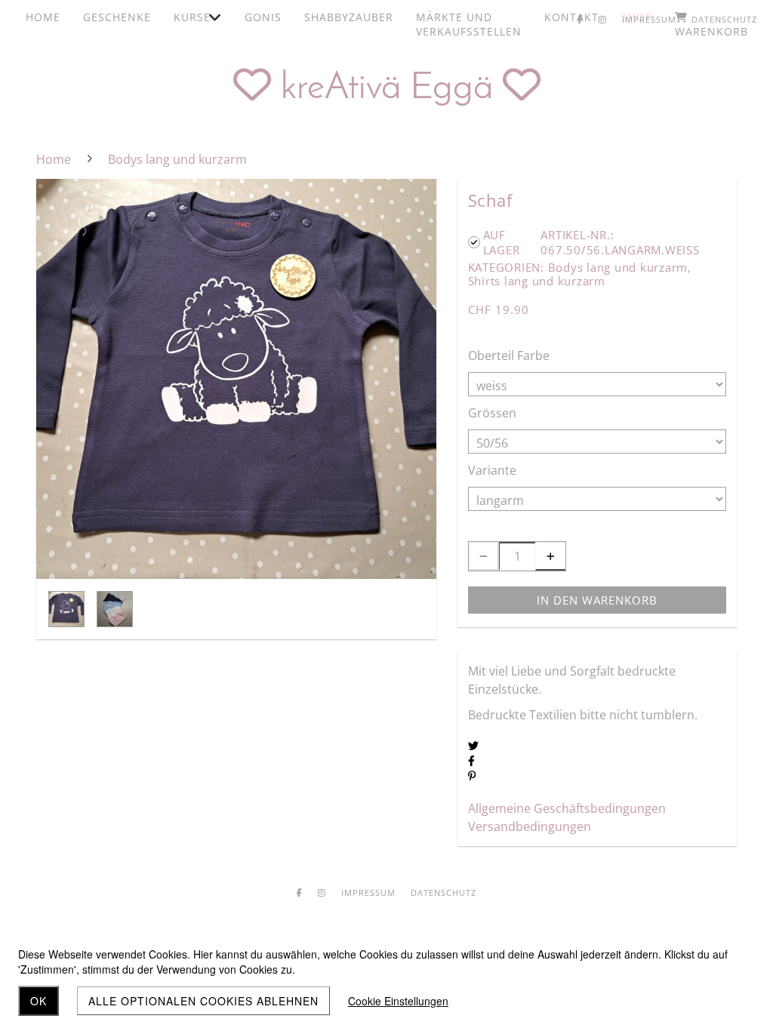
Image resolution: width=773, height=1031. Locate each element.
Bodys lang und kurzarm (618, 267)
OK (38, 1000)
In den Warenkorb (597, 600)
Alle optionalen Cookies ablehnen (203, 1000)
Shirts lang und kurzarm (536, 280)
